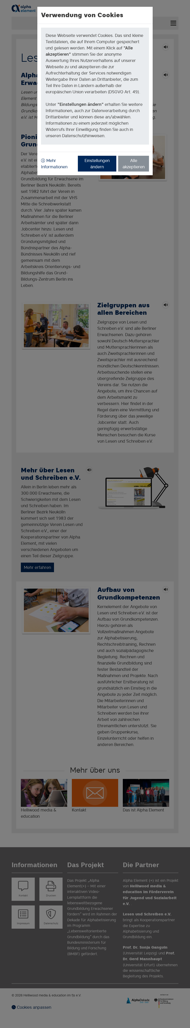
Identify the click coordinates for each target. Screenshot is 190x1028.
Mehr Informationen (54, 163)
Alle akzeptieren (134, 163)
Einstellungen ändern (97, 163)
